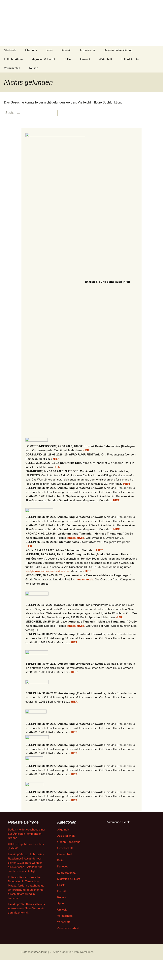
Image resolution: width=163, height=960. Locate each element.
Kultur (61, 860)
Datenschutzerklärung (118, 50)
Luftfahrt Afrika (13, 59)
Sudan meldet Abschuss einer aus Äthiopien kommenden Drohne (26, 833)
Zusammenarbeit (68, 928)
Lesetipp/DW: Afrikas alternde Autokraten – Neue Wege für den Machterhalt (26, 908)
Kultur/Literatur (130, 59)
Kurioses (62, 866)
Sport (60, 903)
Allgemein (63, 829)
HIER (85, 450)
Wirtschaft (105, 59)
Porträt (61, 891)
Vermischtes (12, 68)
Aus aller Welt (66, 835)
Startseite (10, 50)
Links (49, 50)
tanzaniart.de (75, 537)
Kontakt (66, 50)
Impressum (87, 50)
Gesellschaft (65, 848)
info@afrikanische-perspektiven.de (47, 571)
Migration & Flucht (43, 59)
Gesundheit (64, 854)
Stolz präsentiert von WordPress (73, 951)
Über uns (31, 50)
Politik (67, 59)
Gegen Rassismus (68, 841)
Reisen (33, 68)
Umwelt (85, 59)
